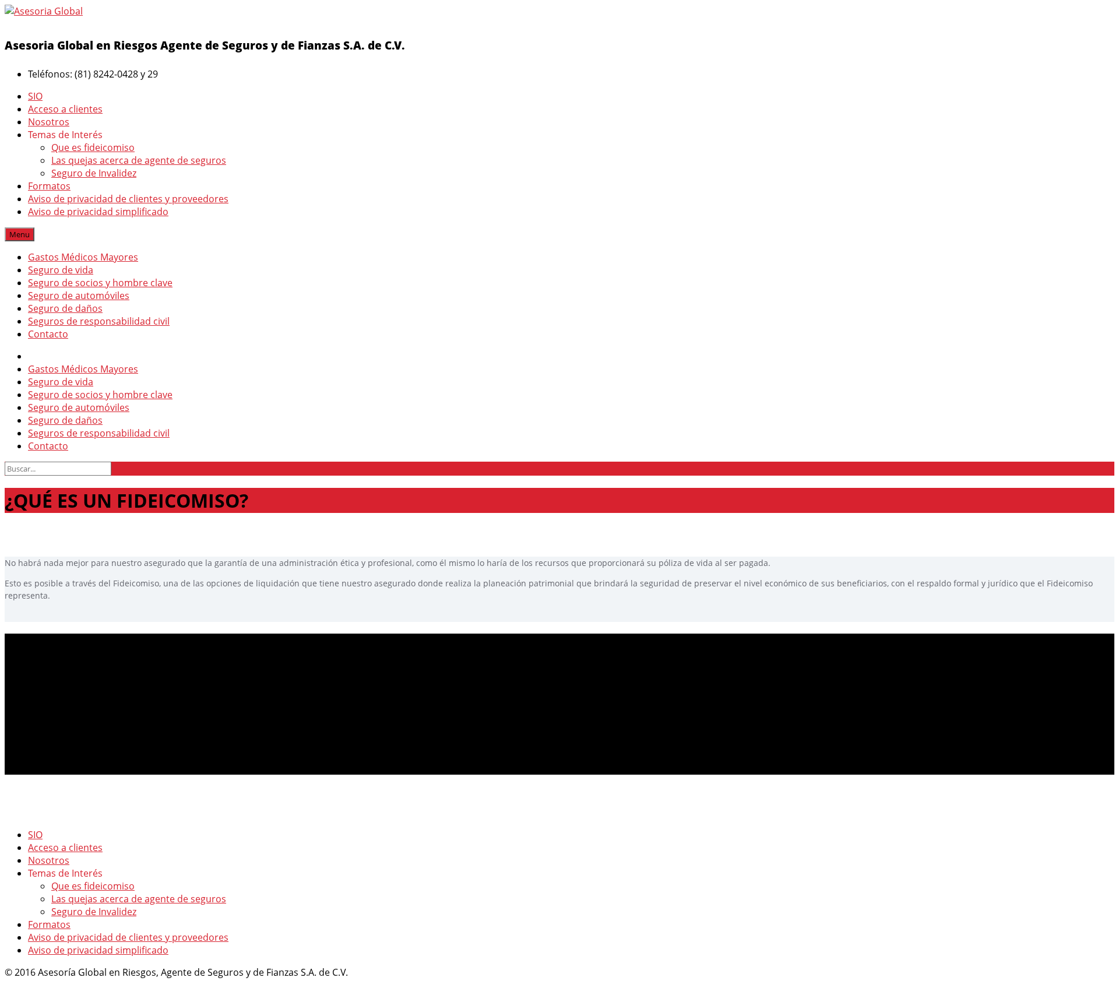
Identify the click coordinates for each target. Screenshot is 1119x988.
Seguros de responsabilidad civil (99, 321)
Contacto (48, 334)
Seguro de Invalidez (93, 173)
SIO (35, 96)
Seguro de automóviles (78, 295)
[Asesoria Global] (44, 11)
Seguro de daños (65, 308)
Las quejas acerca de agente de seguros (138, 160)
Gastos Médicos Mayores (83, 257)
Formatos (49, 186)
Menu (19, 234)
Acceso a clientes (65, 109)
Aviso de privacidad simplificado (98, 211)
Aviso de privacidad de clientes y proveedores (128, 198)
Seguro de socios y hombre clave (100, 282)
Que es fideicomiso (93, 147)
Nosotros (48, 121)
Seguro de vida (60, 269)
